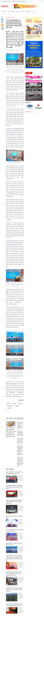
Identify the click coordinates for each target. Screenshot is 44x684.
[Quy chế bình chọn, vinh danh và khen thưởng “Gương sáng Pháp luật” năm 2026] (34, 29)
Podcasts (23, 11)
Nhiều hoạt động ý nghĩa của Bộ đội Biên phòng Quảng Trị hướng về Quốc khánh (20, 450)
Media (13, 11)
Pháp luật (28, 11)
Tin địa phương (10, 17)
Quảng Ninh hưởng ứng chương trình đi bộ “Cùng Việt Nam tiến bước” (14, 487)
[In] (2, 28)
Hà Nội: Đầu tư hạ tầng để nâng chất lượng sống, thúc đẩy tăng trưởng (14, 589)
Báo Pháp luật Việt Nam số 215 (33, 97)
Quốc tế (17, 11)
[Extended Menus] (36, 11)
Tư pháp (9, 11)
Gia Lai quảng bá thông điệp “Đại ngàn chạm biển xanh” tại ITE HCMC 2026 (14, 501)
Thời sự (4, 11)
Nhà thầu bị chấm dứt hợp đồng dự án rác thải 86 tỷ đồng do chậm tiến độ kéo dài (20, 462)
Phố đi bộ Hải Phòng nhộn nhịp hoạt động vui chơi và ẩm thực (20, 425)
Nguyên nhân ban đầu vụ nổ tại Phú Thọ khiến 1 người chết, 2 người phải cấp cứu (14, 573)
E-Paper (29, 73)
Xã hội (33, 11)
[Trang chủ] (1, 11)
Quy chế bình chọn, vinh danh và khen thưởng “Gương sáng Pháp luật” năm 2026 (33, 37)
